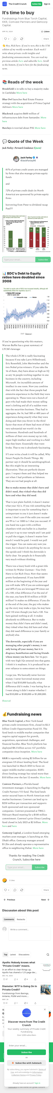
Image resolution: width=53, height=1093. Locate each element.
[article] (26, 971)
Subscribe (36, 4)
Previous (11, 899)
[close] (45, 1009)
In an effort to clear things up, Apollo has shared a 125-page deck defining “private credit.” (19, 971)
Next (43, 899)
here (21, 61)
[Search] (48, 954)
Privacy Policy (35, 1075)
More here (21, 93)
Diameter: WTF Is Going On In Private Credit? (19, 988)
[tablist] (14, 919)
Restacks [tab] (21, 919)
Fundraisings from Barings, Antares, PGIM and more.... (15, 994)
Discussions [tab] (24, 954)
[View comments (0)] (15, 39)
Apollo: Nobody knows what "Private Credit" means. (18, 964)
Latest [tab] (13, 954)
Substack (12, 1087)
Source (28, 333)
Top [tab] (5, 954)
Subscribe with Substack (28, 1062)
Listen (47, 31)
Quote (37, 148)
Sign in (47, 4)
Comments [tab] (9, 919)
